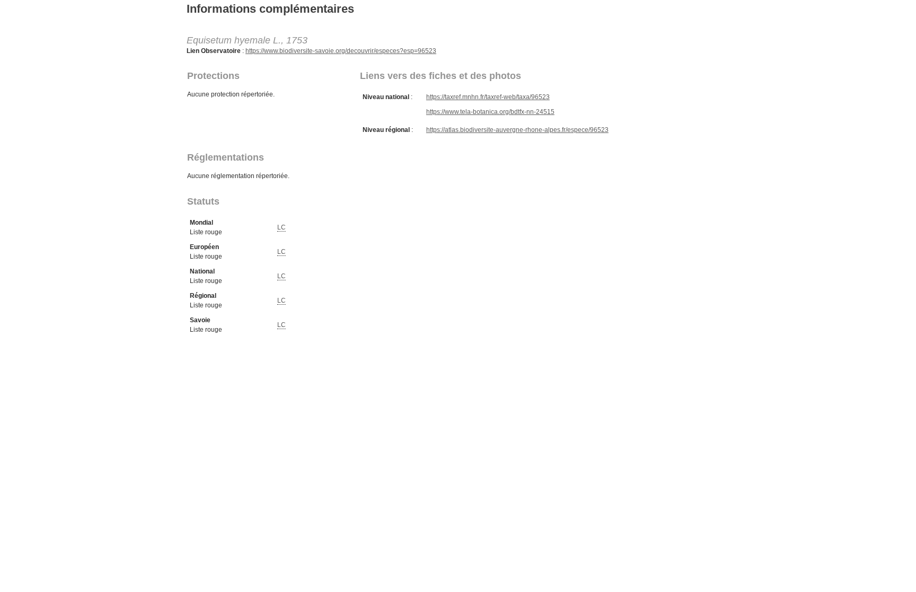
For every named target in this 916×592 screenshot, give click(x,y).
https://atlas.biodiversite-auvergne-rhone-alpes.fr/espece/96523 (517, 130)
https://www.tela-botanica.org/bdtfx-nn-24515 (490, 112)
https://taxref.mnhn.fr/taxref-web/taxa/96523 (488, 97)
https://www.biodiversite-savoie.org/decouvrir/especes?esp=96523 (340, 51)
